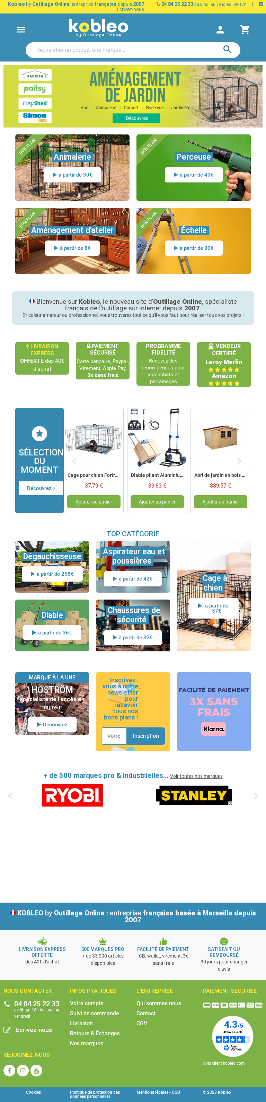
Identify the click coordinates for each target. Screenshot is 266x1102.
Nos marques (86, 1043)
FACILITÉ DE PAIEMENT (213, 690)
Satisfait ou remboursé (224, 952)
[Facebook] (9, 1070)
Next (239, 460)
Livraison (81, 1023)
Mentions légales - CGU (158, 1092)
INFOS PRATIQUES (93, 991)
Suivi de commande (94, 1013)
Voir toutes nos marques (196, 776)
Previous (74, 460)
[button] (41, 488)
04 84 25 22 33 (176, 4)
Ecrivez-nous (34, 1029)
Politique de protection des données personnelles (95, 1094)
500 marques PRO (102, 949)
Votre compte (87, 1003)
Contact (146, 1013)
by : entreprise (136, 916)
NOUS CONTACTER (27, 991)
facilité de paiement (163, 949)
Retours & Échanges (95, 1033)
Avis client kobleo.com (224, 1063)
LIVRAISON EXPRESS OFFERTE (42, 952)
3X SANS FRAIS (213, 707)
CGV (141, 1023)
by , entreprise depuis (76, 4)
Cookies (33, 1092)
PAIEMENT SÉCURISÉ (230, 991)
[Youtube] (36, 1070)
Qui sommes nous (158, 1003)
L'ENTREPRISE (154, 991)
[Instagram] (23, 1070)
